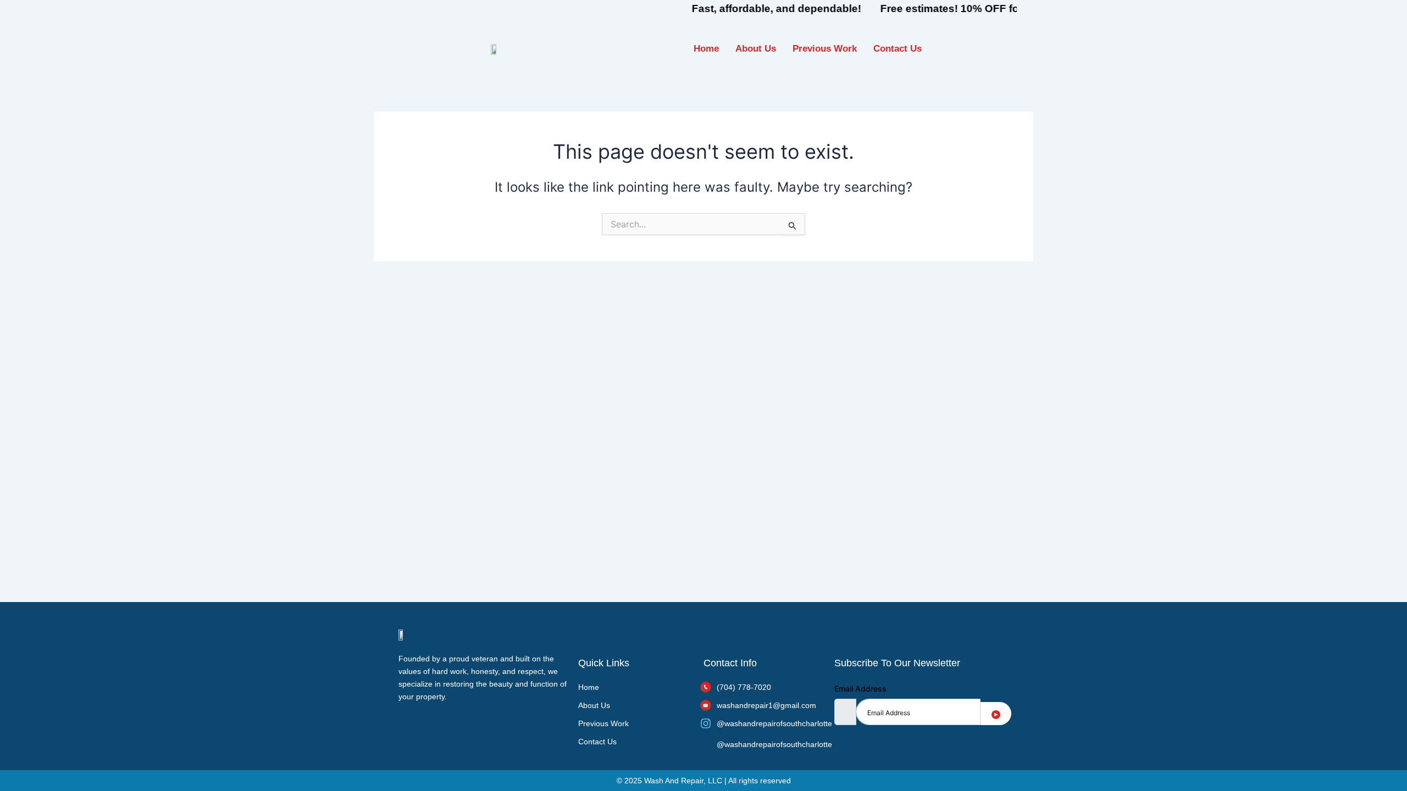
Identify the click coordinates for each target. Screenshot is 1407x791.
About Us (755, 48)
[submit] (996, 713)
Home (706, 48)
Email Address (860, 688)
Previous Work (825, 48)
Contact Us (897, 48)
